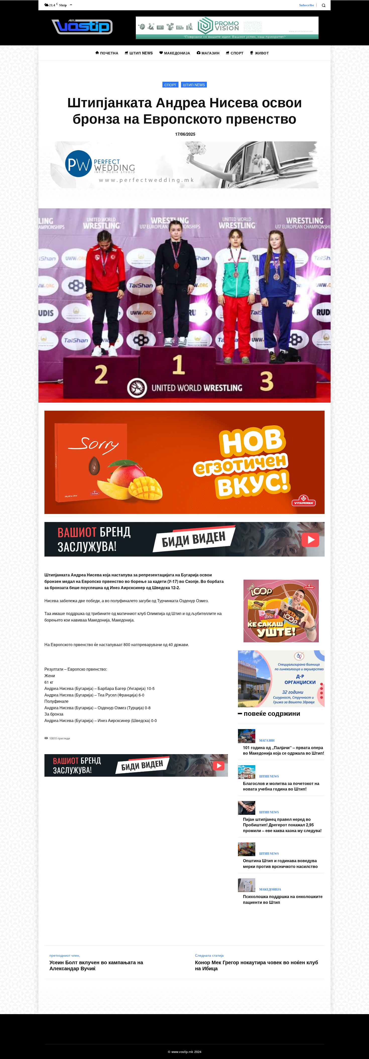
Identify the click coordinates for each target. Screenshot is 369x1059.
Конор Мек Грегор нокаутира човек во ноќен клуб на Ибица (256, 965)
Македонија (270, 889)
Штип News (194, 84)
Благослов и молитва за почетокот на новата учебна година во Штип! (281, 786)
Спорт (170, 84)
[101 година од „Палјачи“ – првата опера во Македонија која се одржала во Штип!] (246, 736)
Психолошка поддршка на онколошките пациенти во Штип (283, 899)
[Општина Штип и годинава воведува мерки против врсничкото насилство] (246, 849)
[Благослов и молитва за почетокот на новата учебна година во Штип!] (246, 772)
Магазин (266, 740)
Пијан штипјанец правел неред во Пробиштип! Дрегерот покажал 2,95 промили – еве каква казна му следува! (282, 824)
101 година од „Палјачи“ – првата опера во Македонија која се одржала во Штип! (283, 750)
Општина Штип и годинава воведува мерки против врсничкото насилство (280, 863)
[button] (324, 5)
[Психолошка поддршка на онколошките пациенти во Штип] (246, 885)
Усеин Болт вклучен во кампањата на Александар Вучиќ (96, 965)
